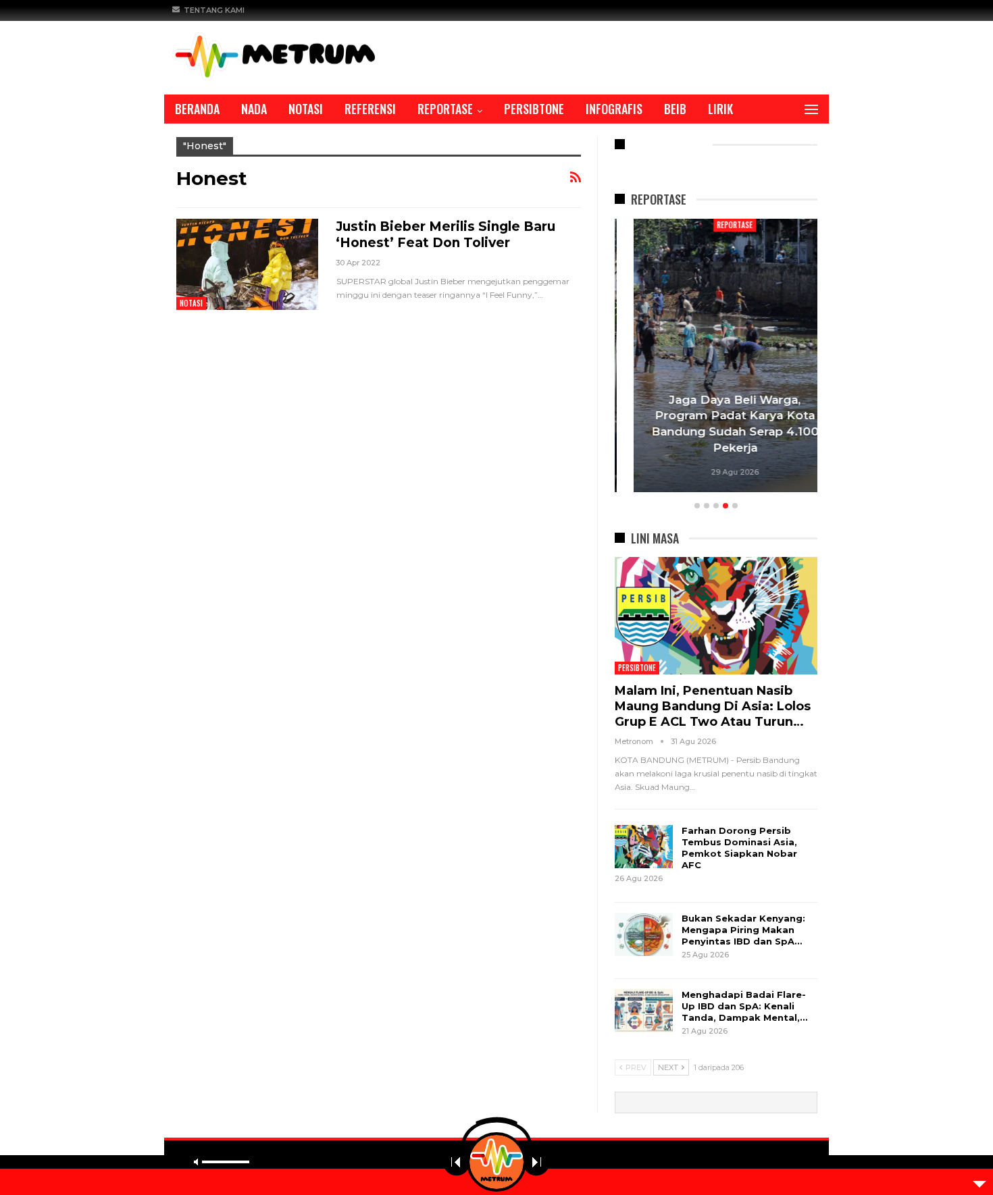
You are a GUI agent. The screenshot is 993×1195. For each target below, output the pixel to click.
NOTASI (305, 108)
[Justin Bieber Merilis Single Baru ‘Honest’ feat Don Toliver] (247, 264)
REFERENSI (370, 108)
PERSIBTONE (534, 108)
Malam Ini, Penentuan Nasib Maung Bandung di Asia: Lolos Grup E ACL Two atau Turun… (713, 706)
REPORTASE (445, 108)
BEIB (675, 108)
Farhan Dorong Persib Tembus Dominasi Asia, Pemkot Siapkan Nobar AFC (739, 847)
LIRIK (720, 108)
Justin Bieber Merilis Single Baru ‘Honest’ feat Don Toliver (445, 234)
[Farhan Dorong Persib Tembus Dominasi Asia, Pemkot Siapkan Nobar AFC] (644, 846)
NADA (254, 108)
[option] (716, 357)
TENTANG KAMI (214, 10)
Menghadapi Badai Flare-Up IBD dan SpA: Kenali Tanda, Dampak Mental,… (744, 1006)
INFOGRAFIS (614, 108)
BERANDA (197, 108)
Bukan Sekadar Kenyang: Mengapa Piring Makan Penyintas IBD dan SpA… (743, 930)
